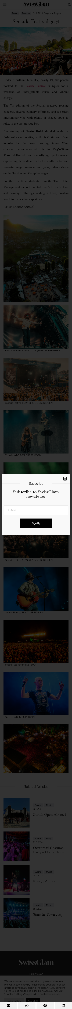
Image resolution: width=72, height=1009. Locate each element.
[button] (8, 1005)
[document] (36, 504)
